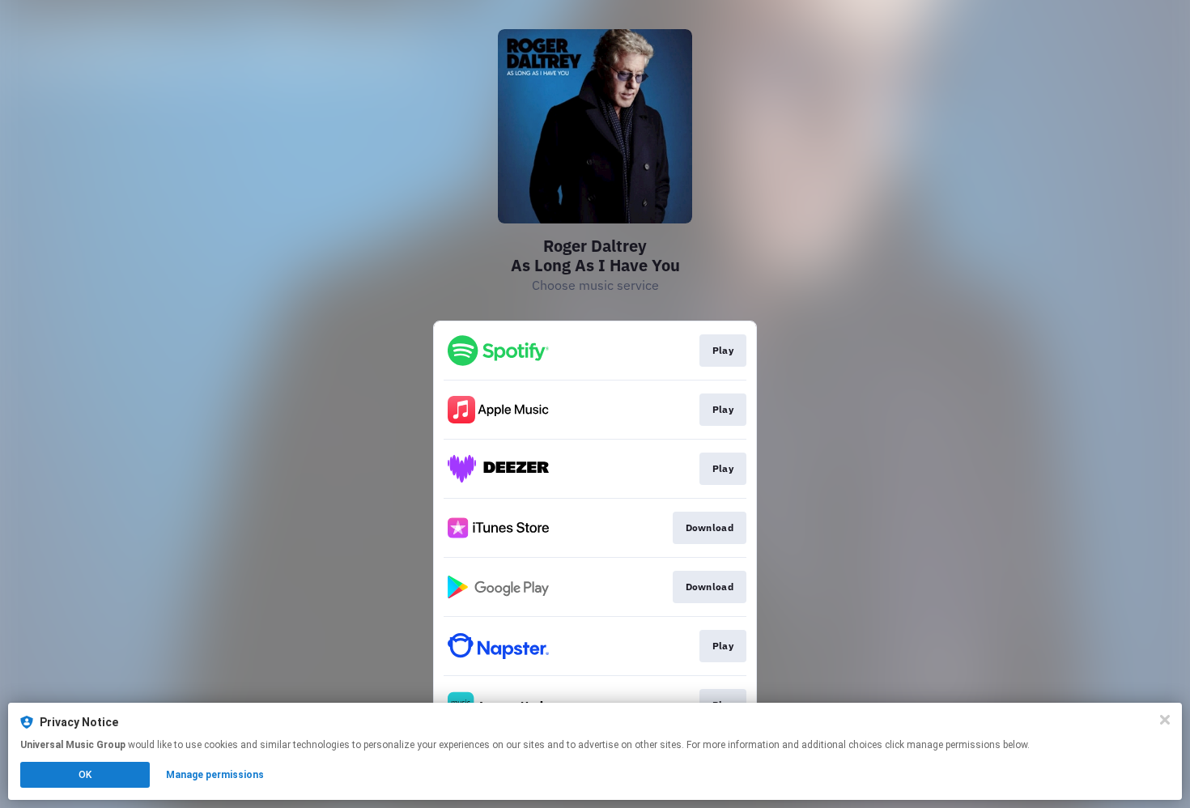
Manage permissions (215, 774)
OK (85, 774)
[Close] (1165, 720)
